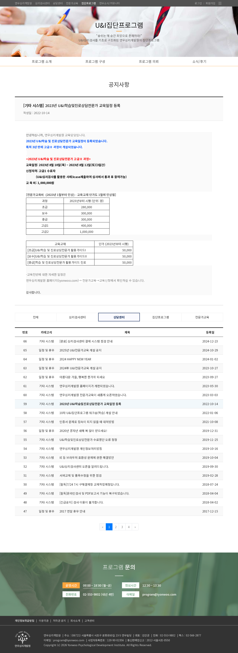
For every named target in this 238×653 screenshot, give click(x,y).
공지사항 (119, 84)
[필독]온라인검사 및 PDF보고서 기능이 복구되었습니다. (94, 493)
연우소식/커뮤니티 (109, 3)
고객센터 (89, 620)
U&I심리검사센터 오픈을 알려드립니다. (84, 466)
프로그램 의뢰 (149, 61)
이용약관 (44, 620)
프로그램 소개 (42, 61)
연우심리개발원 (23, 3)
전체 (35, 317)
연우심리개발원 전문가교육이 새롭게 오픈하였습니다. (93, 395)
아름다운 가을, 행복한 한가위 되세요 (82, 377)
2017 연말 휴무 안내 (72, 511)
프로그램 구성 (95, 61)
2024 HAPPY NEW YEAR (75, 359)
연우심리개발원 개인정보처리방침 (81, 448)
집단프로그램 (88, 3)
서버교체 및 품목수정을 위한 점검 (81, 475)
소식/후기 (199, 61)
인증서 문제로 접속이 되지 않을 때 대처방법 (87, 421)
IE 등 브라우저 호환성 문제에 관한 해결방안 (87, 457)
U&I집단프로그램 (119, 25)
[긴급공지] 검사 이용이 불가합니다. (81, 502)
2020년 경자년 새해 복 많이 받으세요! (83, 430)
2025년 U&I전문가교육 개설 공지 (81, 350)
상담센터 (58, 3)
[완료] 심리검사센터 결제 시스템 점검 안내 (86, 341)
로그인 (198, 3)
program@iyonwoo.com (68, 640)
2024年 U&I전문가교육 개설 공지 (81, 368)
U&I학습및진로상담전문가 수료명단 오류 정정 (88, 439)
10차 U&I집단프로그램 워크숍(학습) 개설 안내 (89, 412)
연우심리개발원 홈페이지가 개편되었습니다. (87, 386)
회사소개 (75, 620)
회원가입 (210, 3)
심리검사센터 (42, 3)
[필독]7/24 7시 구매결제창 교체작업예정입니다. (90, 484)
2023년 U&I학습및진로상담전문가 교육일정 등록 (90, 404)
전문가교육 (72, 3)
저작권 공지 (59, 620)
